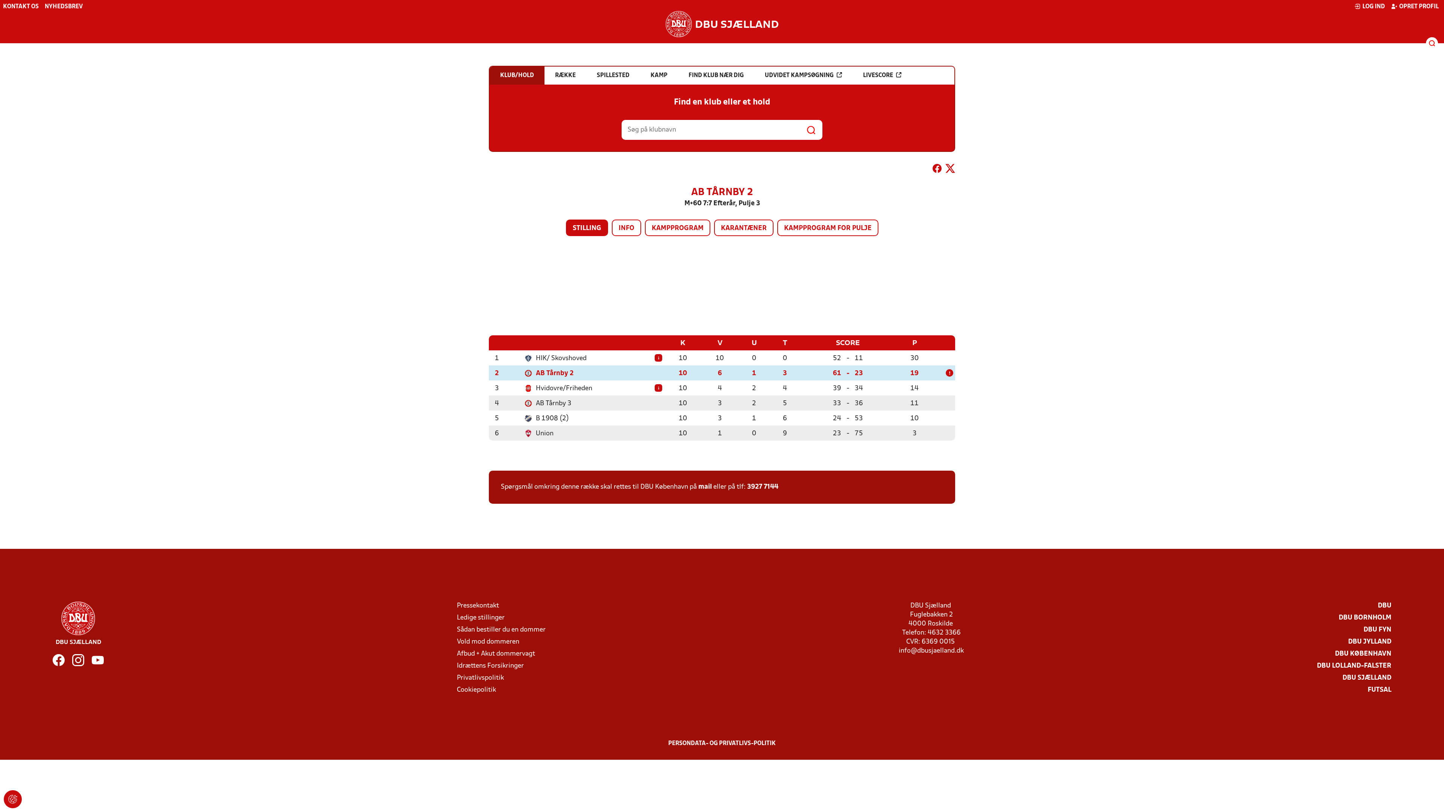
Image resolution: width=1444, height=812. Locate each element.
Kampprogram (678, 228)
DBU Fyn (1377, 630)
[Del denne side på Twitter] (950, 170)
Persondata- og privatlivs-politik (722, 743)
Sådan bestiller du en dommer (501, 630)
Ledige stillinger (481, 618)
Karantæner (744, 228)
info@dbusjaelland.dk (931, 651)
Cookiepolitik (476, 690)
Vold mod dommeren (488, 642)
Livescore (878, 75)
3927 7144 (762, 487)
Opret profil (1419, 6)
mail (705, 487)
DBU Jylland (1369, 642)
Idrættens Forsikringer (490, 666)
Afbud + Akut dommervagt (496, 654)
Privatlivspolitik (480, 678)
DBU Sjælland (1366, 678)
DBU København (1363, 654)
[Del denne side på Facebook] (937, 170)
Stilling (587, 228)
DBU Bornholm (1365, 618)
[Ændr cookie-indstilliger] (13, 799)
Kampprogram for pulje (828, 228)
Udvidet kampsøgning (799, 75)
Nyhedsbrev (64, 6)
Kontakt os (21, 6)
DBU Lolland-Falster (1354, 666)
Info (626, 228)
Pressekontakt (478, 606)
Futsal (1379, 690)
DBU (1384, 606)
